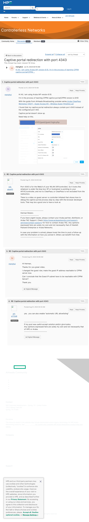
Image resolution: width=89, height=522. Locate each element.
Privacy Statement (18, 499)
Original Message (31, 289)
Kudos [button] (82, 82)
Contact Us (10, 445)
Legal (8, 457)
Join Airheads (69, 16)
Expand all (49, 54)
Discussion (23, 41)
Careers (8, 441)
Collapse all (60, 54)
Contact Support (12, 472)
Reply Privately (80, 90)
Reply (71, 90)
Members (39, 41)
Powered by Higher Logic (44, 517)
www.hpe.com (30, 424)
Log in (69, 9)
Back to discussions (14, 55)
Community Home (8, 41)
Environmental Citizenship (15, 448)
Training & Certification (14, 475)
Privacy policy (11, 451)
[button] (40, 481)
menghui (8, 95)
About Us (9, 438)
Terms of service (11, 454)
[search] (32, 8)
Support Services (12, 469)
